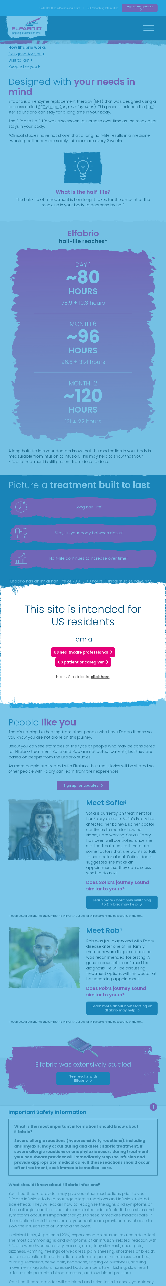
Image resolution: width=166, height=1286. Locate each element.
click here (100, 676)
